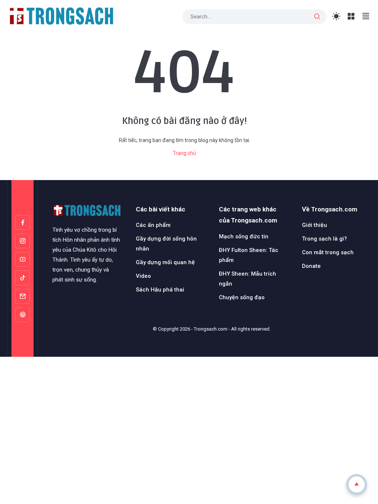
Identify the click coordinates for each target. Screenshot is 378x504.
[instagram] (22, 241)
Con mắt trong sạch (328, 252)
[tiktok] (22, 277)
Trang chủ (184, 153)
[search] (317, 16)
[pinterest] (22, 314)
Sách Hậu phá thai (160, 289)
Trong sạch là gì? (324, 238)
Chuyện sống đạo (242, 297)
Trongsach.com (210, 329)
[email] (22, 296)
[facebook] (22, 222)
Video (143, 276)
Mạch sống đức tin (243, 236)
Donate (311, 266)
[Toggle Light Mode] (336, 16)
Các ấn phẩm (153, 225)
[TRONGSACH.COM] (61, 16)
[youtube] (22, 259)
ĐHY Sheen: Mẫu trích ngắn (247, 278)
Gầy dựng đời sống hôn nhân (166, 243)
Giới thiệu (314, 225)
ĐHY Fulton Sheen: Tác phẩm (248, 255)
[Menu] (351, 16)
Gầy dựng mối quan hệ (165, 262)
